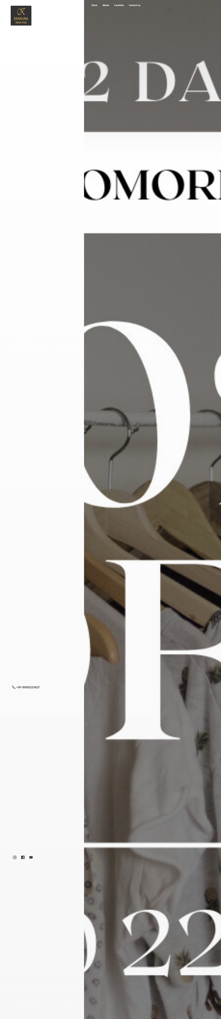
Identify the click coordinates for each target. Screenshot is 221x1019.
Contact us (134, 5)
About (106, 5)
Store (94, 5)
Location (119, 5)
